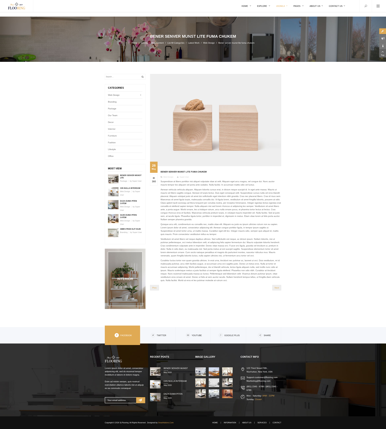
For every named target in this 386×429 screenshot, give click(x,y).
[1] (200, 371)
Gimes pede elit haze (130, 229)
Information (230, 423)
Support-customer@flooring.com (262, 377)
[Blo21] (200, 393)
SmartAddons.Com (166, 423)
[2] (214, 371)
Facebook (126, 335)
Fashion (112, 142)
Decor (111, 122)
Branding (112, 102)
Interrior (111, 129)
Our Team (112, 115)
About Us (246, 423)
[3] (227, 371)
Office (111, 156)
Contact (277, 423)
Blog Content (157, 43)
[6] (214, 393)
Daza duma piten (173, 394)
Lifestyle (112, 149)
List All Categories (175, 43)
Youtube (197, 335)
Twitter (161, 335)
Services (262, 423)
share (267, 335)
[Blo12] (200, 382)
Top (382, 55)
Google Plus (232, 335)
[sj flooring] (16, 6)
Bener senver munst (176, 368)
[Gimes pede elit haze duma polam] (113, 232)
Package (112, 108)
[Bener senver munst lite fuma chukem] (113, 179)
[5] (227, 382)
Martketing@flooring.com (259, 381)
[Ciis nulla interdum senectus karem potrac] (113, 191)
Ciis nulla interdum (130, 188)
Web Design (209, 43)
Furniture (112, 136)
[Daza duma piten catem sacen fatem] (113, 204)
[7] (227, 393)
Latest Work (193, 43)
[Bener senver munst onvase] (215, 120)
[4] (214, 382)
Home (134, 43)
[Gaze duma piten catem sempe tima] (113, 218)
